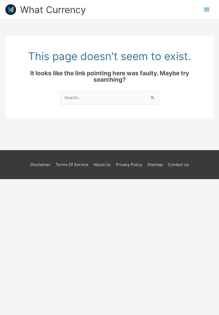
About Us (102, 164)
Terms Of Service (72, 164)
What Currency (53, 9)
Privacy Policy (129, 164)
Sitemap (155, 164)
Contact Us (178, 164)
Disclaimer (40, 164)
